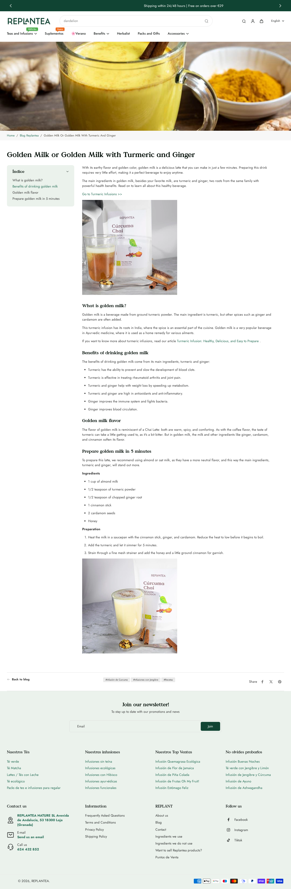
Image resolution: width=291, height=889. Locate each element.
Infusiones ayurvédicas (101, 781)
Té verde (13, 761)
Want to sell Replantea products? (178, 850)
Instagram (241, 830)
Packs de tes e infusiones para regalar (34, 787)
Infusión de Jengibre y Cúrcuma (248, 774)
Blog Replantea (29, 135)
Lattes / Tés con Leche (23, 774)
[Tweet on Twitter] (271, 681)
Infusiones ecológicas (100, 768)
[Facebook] (230, 819)
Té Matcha (14, 768)
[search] (244, 21)
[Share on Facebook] (262, 681)
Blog (158, 822)
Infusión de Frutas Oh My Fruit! (177, 781)
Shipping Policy (96, 836)
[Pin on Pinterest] (279, 681)
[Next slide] (280, 5)
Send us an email (30, 837)
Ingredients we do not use (173, 843)
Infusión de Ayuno (238, 781)
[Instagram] (230, 830)
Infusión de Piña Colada (172, 774)
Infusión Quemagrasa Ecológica (177, 761)
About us (161, 815)
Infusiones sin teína (98, 761)
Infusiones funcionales (100, 787)
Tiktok (238, 840)
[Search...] (206, 21)
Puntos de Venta (166, 857)
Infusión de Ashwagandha (244, 787)
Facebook (241, 819)
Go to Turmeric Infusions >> (102, 194)
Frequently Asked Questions (105, 815)
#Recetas (168, 680)
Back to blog (20, 679)
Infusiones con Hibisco (101, 774)
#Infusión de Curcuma (117, 680)
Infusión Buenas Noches (243, 761)
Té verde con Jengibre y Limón (247, 768)
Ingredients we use (168, 836)
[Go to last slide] (10, 5)
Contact (160, 829)
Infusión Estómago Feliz (171, 787)
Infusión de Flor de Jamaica (174, 768)
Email (81, 726)
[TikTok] (230, 840)
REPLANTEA (40, 881)
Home (11, 135)
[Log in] (252, 21)
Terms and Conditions (100, 822)
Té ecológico (16, 781)
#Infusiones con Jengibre (145, 680)
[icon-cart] (261, 21)
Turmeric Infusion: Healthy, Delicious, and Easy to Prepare (218, 341)
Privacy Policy (94, 829)
